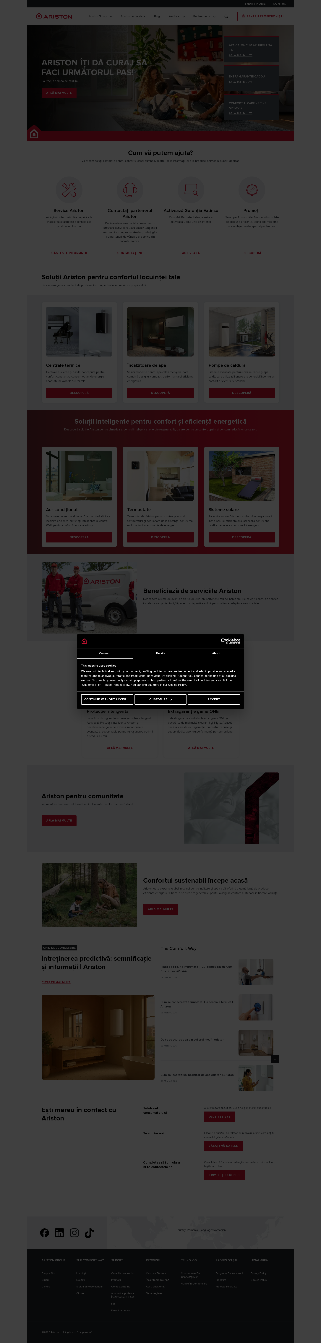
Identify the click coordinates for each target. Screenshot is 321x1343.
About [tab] (216, 653)
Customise (158, 699)
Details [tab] (160, 653)
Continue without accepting (108, 699)
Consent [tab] (104, 653)
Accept (214, 699)
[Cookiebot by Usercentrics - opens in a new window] (223, 641)
